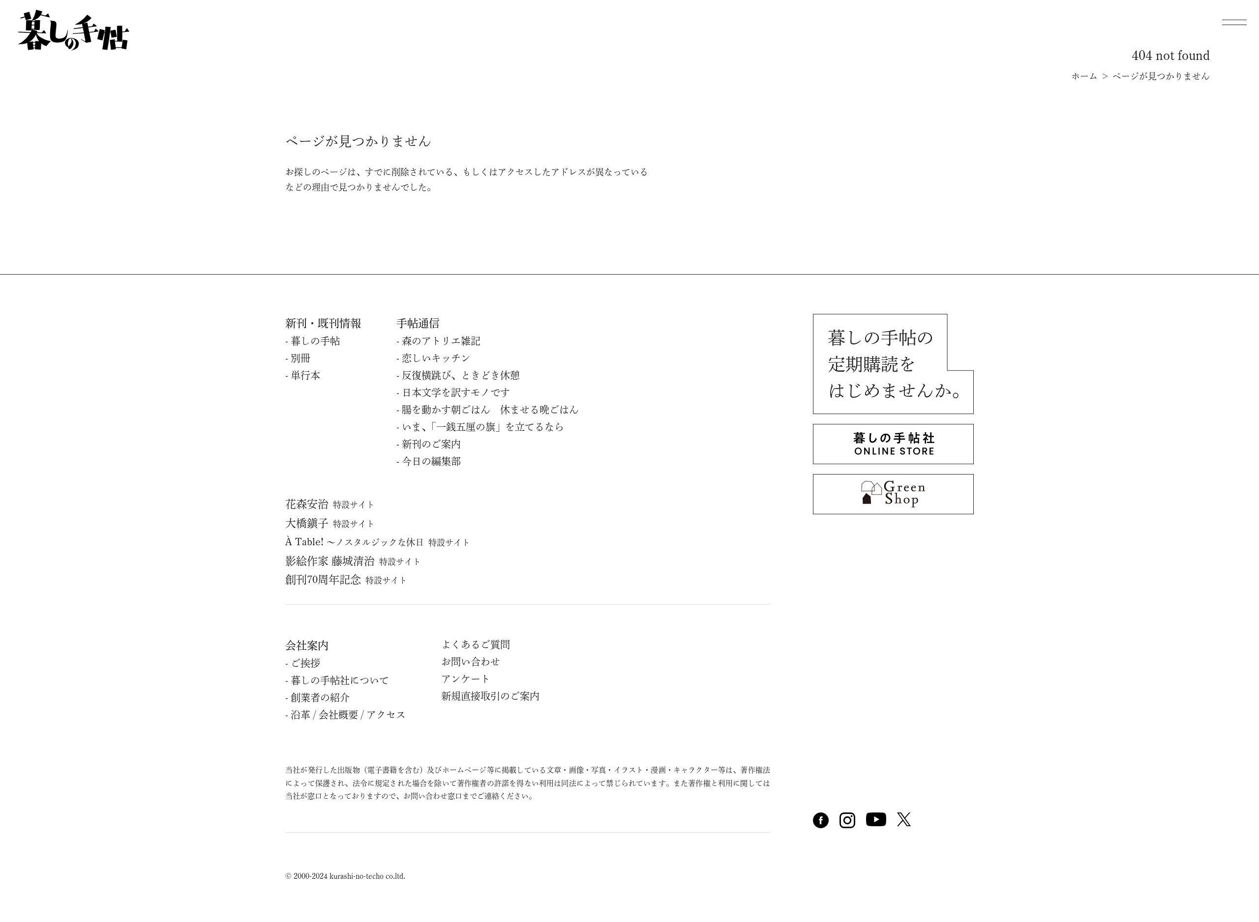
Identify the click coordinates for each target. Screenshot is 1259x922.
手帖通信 (418, 323)
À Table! (377, 541)
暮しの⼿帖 (315, 341)
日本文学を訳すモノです (456, 392)
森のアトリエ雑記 (441, 341)
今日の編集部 (431, 461)
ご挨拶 (305, 663)
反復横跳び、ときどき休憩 (461, 375)
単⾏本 (305, 375)
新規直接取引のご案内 (490, 696)
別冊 (300, 358)
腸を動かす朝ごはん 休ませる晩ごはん (490, 410)
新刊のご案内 (431, 444)
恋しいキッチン (436, 358)
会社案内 (307, 645)
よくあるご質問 (475, 644)
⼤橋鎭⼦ (330, 523)
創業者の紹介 (320, 697)
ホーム (1084, 76)
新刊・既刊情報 (323, 323)
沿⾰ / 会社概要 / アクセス (348, 715)
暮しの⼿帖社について (340, 680)
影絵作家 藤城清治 (353, 561)
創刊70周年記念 (346, 579)
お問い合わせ (470, 662)
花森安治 (330, 504)
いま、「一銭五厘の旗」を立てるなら (483, 427)
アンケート (465, 679)
